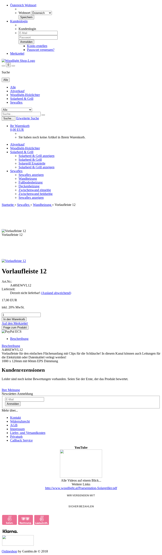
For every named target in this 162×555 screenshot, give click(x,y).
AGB (14, 425)
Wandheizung (28, 178)
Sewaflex (16, 102)
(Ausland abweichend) (56, 293)
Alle (13, 87)
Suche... (8, 118)
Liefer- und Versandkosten (27, 433)
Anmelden (13, 403)
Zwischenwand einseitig (35, 190)
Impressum (17, 429)
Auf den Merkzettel (15, 323)
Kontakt (15, 417)
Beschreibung (19, 338)
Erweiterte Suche (27, 118)
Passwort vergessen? (40, 49)
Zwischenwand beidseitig (36, 194)
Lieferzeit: (8, 289)
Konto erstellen (37, 46)
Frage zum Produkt (15, 327)
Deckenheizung (29, 186)
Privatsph (16, 436)
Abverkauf (17, 91)
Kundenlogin (19, 21)
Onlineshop (9, 551)
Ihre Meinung (11, 390)
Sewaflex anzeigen (31, 175)
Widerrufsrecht (20, 421)
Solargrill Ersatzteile (32, 163)
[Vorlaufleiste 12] (14, 261)
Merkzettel (17, 53)
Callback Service (21, 440)
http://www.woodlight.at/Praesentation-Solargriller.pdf (81, 488)
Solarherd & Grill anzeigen (36, 156)
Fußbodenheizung (31, 182)
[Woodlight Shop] (18, 60)
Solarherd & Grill (21, 98)
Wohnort (24, 13)
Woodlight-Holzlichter (25, 95)
